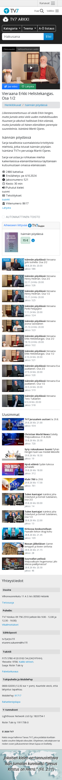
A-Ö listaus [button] (46, 28)
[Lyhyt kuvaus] (33, 240)
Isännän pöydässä (36, 105)
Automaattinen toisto (23, 217)
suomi (6, 199)
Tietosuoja (8, 602)
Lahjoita (29, 86)
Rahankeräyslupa (11, 701)
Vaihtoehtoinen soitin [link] (28, 49)
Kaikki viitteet (26, 661)
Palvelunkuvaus (10, 671)
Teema (28, 28)
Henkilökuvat (13, 105)
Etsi (48, 36)
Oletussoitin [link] (9, 49)
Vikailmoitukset (10, 624)
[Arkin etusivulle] (16, 19)
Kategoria (10, 28)
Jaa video (12, 86)
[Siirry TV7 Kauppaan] (35, 225)
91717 (18, 695)
